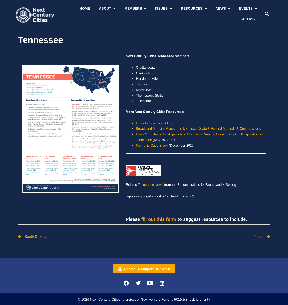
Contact (249, 19)
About (105, 8)
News (221, 8)
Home (85, 8)
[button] (266, 14)
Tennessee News (151, 185)
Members (133, 8)
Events (246, 8)
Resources (191, 8)
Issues (161, 8)
